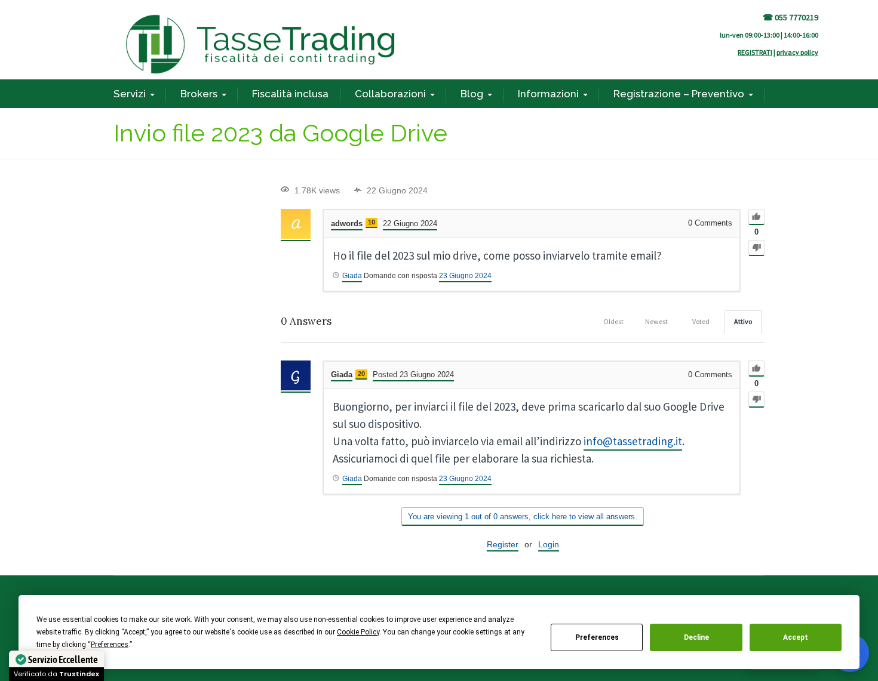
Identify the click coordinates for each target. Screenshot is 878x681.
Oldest (613, 321)
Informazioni (548, 94)
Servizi (129, 94)
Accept (795, 637)
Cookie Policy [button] (358, 632)
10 (371, 222)
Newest (656, 321)
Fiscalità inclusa (290, 94)
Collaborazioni (390, 94)
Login (548, 544)
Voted (701, 321)
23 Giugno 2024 (465, 276)
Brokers (198, 94)
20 (361, 373)
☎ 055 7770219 (790, 17)
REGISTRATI (755, 52)
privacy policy (797, 52)
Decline (696, 637)
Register (502, 544)
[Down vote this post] (756, 248)
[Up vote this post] (756, 217)
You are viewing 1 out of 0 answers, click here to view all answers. (522, 516)
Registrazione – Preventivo (678, 94)
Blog (472, 94)
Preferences (597, 637)
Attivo (743, 321)
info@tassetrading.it (633, 441)
